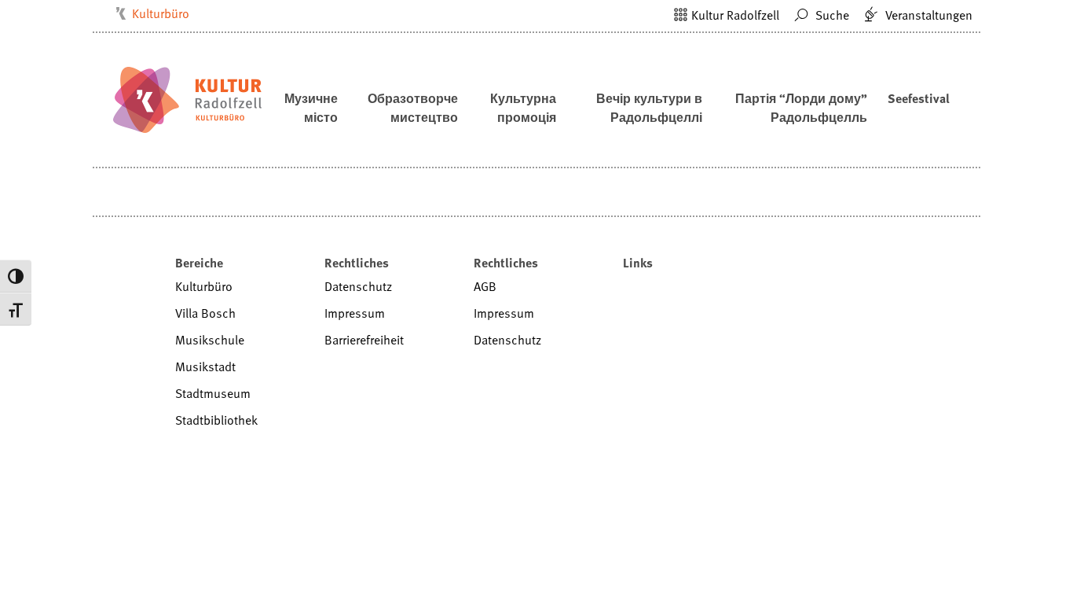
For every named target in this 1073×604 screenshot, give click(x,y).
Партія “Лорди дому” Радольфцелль (801, 108)
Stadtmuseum (213, 393)
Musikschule (209, 339)
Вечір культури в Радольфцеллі (649, 108)
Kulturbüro (160, 13)
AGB (485, 286)
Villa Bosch (205, 313)
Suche (830, 15)
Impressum (354, 313)
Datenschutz (358, 286)
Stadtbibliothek (216, 420)
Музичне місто (311, 108)
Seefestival (919, 98)
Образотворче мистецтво (413, 108)
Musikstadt (205, 366)
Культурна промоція (523, 108)
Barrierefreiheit (364, 339)
